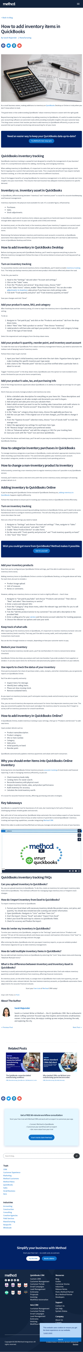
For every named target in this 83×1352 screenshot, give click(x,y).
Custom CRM (35, 1279)
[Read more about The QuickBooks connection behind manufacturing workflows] (23, 1062)
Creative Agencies (10, 1215)
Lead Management (37, 1289)
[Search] (77, 1155)
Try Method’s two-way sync (41, 141)
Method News (9, 1181)
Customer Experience (11, 1172)
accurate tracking (50, 770)
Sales (5, 1188)
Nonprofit (7, 1224)
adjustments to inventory (17, 290)
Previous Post (7, 1027)
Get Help (58, 1308)
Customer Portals (37, 1284)
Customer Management (39, 1281)
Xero (5, 1194)
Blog (57, 1279)
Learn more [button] (48, 1333)
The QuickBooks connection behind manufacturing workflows (18, 1076)
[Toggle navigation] (78, 4)
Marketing (7, 1175)
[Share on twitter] (8, 45)
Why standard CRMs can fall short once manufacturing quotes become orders (56, 1076)
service (33, 617)
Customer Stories (62, 1284)
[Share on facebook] (3, 45)
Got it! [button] (60, 1339)
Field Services (8, 1218)
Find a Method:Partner (64, 1292)
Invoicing (33, 1297)
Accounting (7, 1206)
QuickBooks (50, 105)
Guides (58, 1281)
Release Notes (61, 1289)
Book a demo (49, 1258)
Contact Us (60, 1306)
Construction (8, 1209)
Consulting (7, 1212)
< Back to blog (7, 17)
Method (45, 988)
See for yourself (42, 551)
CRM (7, 1080)
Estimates (34, 1292)
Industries (59, 1286)
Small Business (9, 1191)
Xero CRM (34, 1305)
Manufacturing (25, 37)
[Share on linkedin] (14, 45)
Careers (58, 1322)
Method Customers (11, 1178)
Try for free (33, 1258)
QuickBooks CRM (37, 1275)
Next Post (77, 1027)
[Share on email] (19, 45)
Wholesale (7, 1227)
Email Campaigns (37, 1286)
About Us (59, 1320)
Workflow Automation (39, 1299)
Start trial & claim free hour (41, 1137)
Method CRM (48, 820)
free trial (36, 988)
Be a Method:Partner (63, 1294)
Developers (59, 1297)
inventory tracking (73, 268)
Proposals (34, 1294)
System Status (61, 1311)
